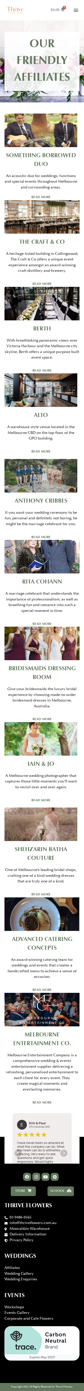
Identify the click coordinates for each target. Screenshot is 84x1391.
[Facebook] (27, 1177)
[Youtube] (45, 1177)
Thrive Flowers (28, 1206)
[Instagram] (36, 1177)
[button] (76, 10)
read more (41, 197)
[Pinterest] (55, 1177)
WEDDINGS (20, 1256)
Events (14, 1296)
